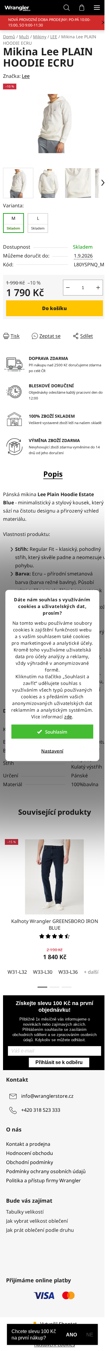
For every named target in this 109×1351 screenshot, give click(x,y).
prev (6, 871)
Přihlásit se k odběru (59, 1062)
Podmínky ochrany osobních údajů (46, 1171)
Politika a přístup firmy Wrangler (43, 1180)
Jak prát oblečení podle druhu (40, 1230)
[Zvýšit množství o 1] (98, 287)
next (102, 871)
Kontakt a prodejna (28, 1144)
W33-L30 (42, 972)
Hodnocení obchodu (29, 1153)
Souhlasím (56, 732)
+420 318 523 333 (40, 1110)
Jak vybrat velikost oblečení (37, 1221)
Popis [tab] (53, 474)
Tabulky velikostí (25, 1211)
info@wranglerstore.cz (47, 1096)
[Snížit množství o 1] (67, 287)
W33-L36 (68, 972)
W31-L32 (17, 972)
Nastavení (52, 751)
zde (68, 717)
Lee (26, 76)
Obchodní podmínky (29, 1162)
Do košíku (54, 308)
